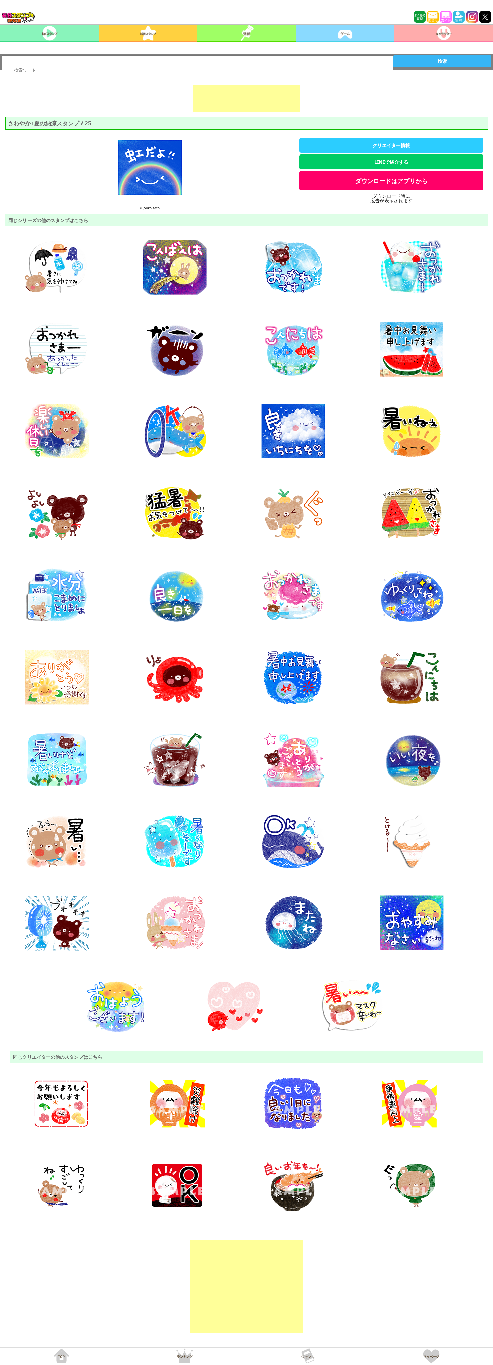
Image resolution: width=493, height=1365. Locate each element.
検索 (442, 61)
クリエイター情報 (391, 145)
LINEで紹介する (391, 162)
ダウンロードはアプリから (391, 181)
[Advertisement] (246, 95)
